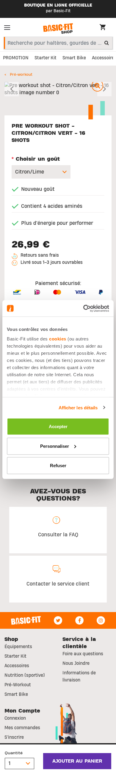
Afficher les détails (78, 407)
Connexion (15, 718)
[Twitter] (58, 620)
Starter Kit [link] (46, 57)
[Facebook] (79, 620)
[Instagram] (101, 620)
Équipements (18, 646)
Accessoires (16, 665)
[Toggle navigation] (8, 29)
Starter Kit (15, 656)
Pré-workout (21, 74)
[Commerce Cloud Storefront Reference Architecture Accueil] (58, 28)
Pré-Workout (17, 684)
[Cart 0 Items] (106, 28)
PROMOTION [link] (16, 57)
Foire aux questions (82, 653)
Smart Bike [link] (74, 57)
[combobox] (58, 43)
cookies (57, 338)
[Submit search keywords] (106, 42)
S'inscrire (14, 737)
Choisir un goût (36, 159)
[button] (12, 89)
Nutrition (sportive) (24, 675)
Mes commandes (22, 727)
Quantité (14, 753)
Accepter (58, 426)
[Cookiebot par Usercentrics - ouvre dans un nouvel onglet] (83, 308)
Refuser (58, 465)
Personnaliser (54, 445)
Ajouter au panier (77, 761)
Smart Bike (16, 694)
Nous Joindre (76, 663)
